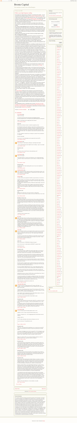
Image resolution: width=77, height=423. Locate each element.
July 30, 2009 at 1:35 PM (21, 162)
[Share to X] (32, 109)
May (57, 52)
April (57, 54)
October (58, 49)
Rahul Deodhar (19, 141)
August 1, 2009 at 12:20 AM (21, 282)
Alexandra (19, 176)
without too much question (26, 107)
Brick (18, 216)
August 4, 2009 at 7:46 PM (21, 307)
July (57, 87)
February (58, 77)
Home (30, 388)
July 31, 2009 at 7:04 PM (21, 247)
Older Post (44, 388)
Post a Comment (18, 384)
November (58, 47)
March (58, 69)
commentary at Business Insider (31, 18)
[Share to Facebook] (33, 109)
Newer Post (17, 388)
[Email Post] (28, 109)
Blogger (44, 420)
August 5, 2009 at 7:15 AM (21, 348)
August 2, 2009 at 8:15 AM (21, 297)
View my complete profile (53, 290)
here (50, 37)
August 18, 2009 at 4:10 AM (21, 355)
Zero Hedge (40, 65)
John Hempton (19, 154)
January (58, 79)
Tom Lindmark (19, 114)
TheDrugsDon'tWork (20, 284)
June (58, 51)
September (59, 84)
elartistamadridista (20, 170)
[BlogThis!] (31, 109)
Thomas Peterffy (19, 90)
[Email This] (30, 109)
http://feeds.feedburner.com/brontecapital (55, 15)
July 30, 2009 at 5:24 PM (21, 174)
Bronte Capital (21, 4)
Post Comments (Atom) (32, 391)
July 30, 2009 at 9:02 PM (21, 188)
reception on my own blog (37, 19)
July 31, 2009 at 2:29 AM (21, 227)
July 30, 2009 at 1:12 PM (21, 152)
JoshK (18, 229)
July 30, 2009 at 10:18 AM (21, 121)
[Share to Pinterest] (34, 109)
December (58, 62)
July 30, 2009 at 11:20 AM (21, 139)
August (58, 74)
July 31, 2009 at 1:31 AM (21, 214)
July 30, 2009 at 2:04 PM (21, 168)
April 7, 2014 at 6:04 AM (21, 382)
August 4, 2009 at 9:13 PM (21, 324)
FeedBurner (58, 26)
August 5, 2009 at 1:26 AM (21, 339)
